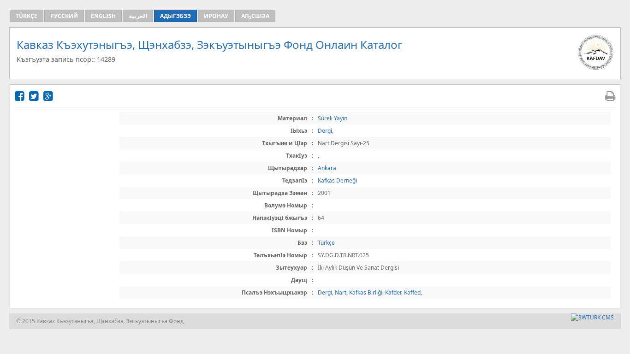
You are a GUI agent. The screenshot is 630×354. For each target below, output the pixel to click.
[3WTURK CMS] (592, 317)
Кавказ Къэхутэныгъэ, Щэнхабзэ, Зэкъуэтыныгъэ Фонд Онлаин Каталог (209, 44)
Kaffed (412, 292)
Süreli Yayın (332, 118)
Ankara (327, 168)
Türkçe (326, 243)
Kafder (393, 292)
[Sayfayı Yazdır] (610, 95)
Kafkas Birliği (365, 292)
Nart (340, 292)
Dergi (325, 131)
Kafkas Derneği (337, 180)
